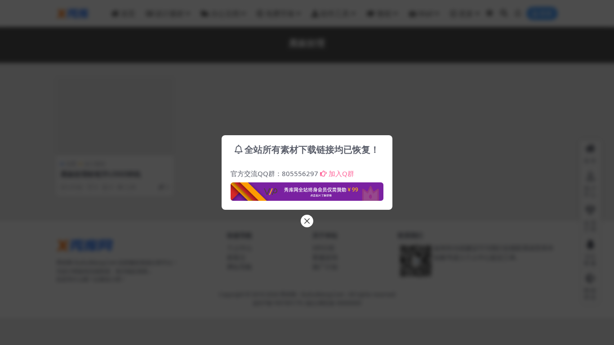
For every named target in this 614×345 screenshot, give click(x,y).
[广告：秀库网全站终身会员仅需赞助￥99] (307, 189)
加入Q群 (341, 173)
